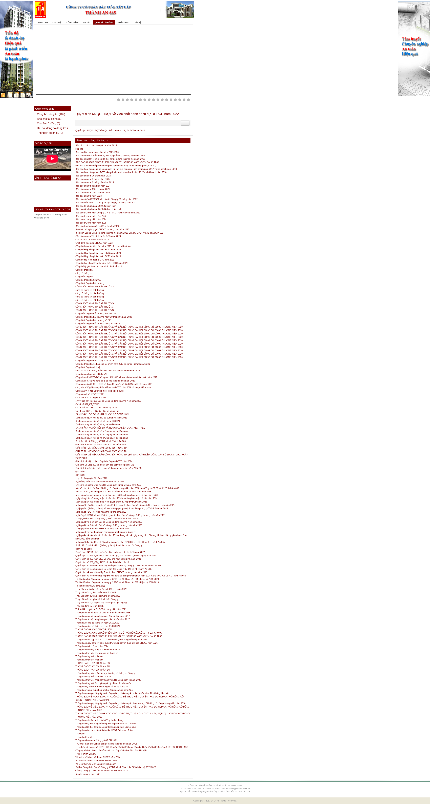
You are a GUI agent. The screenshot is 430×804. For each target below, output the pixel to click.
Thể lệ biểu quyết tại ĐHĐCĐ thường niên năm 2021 (100, 609)
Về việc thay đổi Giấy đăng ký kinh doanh (95, 764)
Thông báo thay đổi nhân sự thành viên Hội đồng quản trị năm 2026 (108, 680)
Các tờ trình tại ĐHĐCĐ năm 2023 (92, 239)
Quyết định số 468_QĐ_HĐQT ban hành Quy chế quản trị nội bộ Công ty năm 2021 (115, 555)
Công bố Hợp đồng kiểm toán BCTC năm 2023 (98, 253)
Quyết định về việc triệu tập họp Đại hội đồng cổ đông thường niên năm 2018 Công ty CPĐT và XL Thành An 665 (130, 575)
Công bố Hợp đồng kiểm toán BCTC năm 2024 (98, 256)
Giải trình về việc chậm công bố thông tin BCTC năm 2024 (103, 461)
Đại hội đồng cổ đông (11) (52, 128)
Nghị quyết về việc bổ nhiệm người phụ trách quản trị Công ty (105, 532)
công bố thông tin (83, 273)
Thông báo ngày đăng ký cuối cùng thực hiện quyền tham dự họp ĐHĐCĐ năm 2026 (116, 643)
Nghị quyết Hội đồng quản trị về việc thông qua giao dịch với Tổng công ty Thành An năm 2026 (121, 508)
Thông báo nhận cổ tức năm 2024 (91, 646)
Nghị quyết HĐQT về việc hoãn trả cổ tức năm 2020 (100, 512)
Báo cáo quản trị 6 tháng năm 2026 (92, 179)
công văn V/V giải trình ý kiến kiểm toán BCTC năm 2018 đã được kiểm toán (113, 387)
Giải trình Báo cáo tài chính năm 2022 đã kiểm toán (100, 444)
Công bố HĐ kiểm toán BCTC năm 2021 (94, 259)
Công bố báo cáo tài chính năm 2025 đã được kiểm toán (103, 246)
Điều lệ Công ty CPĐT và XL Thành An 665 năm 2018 (101, 770)
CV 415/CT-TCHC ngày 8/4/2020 (91, 397)
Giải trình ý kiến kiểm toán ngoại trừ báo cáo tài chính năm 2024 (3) (108, 468)
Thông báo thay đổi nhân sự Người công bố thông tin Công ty (105, 673)
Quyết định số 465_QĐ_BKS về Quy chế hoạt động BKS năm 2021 (108, 559)
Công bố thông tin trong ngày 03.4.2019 (94, 360)
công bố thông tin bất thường (89, 290)
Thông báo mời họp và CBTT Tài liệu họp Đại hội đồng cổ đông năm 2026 (111, 639)
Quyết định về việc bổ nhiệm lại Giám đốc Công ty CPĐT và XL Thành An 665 (113, 569)
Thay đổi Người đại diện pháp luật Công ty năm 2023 (101, 589)
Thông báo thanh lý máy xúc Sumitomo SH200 (98, 649)
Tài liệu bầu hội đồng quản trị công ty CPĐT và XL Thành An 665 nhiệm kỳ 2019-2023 (117, 579)
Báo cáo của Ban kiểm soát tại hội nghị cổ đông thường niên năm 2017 (110, 155)
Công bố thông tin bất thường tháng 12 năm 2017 (99, 323)
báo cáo (79, 149)
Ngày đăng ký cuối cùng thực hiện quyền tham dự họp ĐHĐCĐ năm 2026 (111, 501)
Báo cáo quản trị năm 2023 (88, 196)
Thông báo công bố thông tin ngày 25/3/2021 (97, 622)
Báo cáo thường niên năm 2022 (90, 216)
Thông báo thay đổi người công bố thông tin (96, 653)
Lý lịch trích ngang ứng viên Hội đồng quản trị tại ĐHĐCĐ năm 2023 (108, 485)
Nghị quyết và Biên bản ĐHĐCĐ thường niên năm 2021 (102, 528)
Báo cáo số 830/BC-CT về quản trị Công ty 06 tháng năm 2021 (105, 202)
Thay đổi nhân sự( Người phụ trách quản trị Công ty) (101, 602)
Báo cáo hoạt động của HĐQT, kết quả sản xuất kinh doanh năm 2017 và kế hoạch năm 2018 (120, 172)
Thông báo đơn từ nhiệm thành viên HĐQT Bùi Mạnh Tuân (104, 730)
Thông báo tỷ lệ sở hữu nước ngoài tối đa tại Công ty (101, 686)
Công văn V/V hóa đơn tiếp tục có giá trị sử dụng (99, 391)
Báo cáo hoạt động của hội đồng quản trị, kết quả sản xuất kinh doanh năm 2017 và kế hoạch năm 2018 (126, 169)
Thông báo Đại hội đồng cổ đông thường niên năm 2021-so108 (105, 727)
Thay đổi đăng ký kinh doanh (89, 606)
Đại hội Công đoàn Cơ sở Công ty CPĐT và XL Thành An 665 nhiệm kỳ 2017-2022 (115, 767)
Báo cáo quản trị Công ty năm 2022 (92, 192)
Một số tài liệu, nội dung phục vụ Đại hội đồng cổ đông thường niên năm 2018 (113, 491)
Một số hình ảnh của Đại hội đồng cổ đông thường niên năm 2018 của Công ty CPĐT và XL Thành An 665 (127, 488)
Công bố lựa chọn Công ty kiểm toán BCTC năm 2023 (101, 263)
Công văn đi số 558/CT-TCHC (89, 394)
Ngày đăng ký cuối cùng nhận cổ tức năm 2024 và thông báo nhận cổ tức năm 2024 (116, 498)
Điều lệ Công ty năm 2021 (88, 774)
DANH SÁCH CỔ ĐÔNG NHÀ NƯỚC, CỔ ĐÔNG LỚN (101, 414)
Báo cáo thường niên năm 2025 (90, 223)
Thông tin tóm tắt (83, 737)
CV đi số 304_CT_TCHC (87, 404)
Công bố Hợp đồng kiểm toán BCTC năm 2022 (98, 249)
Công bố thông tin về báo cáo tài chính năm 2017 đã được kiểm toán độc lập (112, 364)
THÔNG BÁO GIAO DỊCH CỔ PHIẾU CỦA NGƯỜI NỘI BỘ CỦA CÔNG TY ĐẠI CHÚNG (118, 633)
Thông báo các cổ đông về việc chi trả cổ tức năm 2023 (102, 612)
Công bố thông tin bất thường (89, 283)
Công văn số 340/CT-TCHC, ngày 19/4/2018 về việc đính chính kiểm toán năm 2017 (116, 377)
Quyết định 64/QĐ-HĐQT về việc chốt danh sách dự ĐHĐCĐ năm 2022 (127, 114)
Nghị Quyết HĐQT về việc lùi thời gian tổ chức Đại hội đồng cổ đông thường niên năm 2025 (120, 515)
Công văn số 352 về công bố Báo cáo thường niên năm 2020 (105, 380)
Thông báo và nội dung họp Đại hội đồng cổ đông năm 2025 (104, 690)
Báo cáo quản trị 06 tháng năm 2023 (93, 175)
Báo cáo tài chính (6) (49, 118)
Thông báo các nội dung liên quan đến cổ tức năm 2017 (102, 616)
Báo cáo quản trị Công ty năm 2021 (92, 189)
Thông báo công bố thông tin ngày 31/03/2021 (97, 626)
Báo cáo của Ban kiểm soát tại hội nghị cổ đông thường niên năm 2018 (110, 159)
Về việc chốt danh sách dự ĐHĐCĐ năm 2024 (97, 757)
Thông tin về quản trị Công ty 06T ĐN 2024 (96, 740)
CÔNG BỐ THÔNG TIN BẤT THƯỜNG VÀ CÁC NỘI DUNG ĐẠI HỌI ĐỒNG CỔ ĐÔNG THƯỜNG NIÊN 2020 (129, 327)
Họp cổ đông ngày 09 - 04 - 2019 (91, 478)
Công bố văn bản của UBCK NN (90, 374)
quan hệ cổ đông (83, 549)
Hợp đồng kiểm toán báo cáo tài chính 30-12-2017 (99, 481)
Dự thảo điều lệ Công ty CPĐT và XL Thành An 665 (100, 441)
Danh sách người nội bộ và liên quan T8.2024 (97, 421)
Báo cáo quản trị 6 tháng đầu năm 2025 (94, 182)
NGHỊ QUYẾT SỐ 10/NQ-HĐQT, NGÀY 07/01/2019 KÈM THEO (106, 518)
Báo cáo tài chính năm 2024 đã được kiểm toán (98, 209)
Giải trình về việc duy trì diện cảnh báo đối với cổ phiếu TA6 (104, 465)
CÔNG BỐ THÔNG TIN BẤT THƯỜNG (94, 286)
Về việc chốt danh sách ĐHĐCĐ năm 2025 (96, 760)
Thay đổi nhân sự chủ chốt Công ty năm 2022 (97, 596)
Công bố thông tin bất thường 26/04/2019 (95, 313)
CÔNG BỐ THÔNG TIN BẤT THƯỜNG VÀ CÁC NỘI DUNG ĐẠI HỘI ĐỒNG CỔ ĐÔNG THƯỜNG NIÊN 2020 (129, 333)
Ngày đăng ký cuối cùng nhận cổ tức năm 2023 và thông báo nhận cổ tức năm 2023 (116, 495)
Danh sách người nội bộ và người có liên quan (98, 424)
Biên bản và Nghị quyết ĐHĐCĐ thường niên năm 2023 (102, 229)
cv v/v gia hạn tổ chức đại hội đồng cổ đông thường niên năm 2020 (108, 401)
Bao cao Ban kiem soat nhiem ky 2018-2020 (97, 152)
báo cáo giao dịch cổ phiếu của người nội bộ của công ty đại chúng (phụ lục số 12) (115, 165)
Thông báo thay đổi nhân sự (89, 656)
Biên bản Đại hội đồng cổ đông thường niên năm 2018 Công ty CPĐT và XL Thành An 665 (119, 233)
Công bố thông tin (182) (51, 114)
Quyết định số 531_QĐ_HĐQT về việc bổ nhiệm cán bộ (102, 562)
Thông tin (79, 733)
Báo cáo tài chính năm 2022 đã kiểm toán (95, 206)
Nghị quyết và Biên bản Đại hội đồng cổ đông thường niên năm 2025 (108, 522)
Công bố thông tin (84, 270)
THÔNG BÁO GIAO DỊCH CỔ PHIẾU (93, 629)
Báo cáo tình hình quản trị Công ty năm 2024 (97, 226)
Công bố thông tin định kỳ (87, 367)
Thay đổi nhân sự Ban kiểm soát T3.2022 (95, 592)
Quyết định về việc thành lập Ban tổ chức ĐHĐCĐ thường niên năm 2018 (111, 572)
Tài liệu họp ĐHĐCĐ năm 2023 (90, 586)
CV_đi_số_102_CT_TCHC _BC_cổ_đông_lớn (97, 411)
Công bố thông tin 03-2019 (88, 280)
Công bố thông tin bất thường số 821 (93, 320)
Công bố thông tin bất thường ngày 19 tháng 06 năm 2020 (103, 317)
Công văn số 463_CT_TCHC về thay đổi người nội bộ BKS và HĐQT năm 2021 (114, 384)
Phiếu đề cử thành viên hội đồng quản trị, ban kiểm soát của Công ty (108, 545)
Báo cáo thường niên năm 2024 (90, 219)
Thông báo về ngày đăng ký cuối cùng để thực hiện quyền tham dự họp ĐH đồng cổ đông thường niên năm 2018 (130, 703)
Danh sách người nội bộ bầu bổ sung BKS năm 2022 (101, 417)
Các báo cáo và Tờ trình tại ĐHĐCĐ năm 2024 (98, 236)
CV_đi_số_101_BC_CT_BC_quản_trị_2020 (96, 407)
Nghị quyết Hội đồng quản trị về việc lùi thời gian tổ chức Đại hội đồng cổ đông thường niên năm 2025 (125, 505)
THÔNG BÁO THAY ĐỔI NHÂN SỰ (92, 663)
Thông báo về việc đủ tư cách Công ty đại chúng (99, 720)
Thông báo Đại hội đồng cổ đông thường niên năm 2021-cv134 (105, 723)
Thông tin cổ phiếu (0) (50, 132)
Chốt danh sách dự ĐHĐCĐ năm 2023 (94, 243)
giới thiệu (79, 471)
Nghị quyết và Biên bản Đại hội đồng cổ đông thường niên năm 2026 (108, 525)
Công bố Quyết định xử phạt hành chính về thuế (98, 266)
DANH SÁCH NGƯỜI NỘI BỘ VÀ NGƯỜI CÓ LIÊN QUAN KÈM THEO (110, 428)
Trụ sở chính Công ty (85, 754)
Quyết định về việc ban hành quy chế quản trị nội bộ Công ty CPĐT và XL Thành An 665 (118, 565)
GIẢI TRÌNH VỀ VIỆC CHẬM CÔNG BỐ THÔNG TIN (101, 448)
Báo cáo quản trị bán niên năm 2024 (93, 186)
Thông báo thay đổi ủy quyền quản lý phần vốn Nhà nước (103, 683)
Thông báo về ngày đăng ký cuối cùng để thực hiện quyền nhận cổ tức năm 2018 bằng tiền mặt (122, 693)
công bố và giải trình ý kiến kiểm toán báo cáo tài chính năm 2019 (107, 370)
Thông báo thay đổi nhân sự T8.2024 (93, 676)
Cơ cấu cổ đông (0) (48, 123)
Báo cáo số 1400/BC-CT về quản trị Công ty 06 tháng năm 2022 (106, 199)
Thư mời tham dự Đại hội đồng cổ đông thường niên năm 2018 (106, 743)
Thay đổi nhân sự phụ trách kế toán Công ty (96, 599)
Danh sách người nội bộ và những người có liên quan (101, 431)
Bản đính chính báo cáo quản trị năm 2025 (96, 145)
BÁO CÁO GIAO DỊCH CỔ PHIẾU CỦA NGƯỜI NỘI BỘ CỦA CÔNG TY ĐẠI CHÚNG (117, 162)
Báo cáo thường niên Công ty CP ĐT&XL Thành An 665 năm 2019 (107, 212)
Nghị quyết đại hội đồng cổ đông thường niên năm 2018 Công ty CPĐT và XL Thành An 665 (120, 542)
